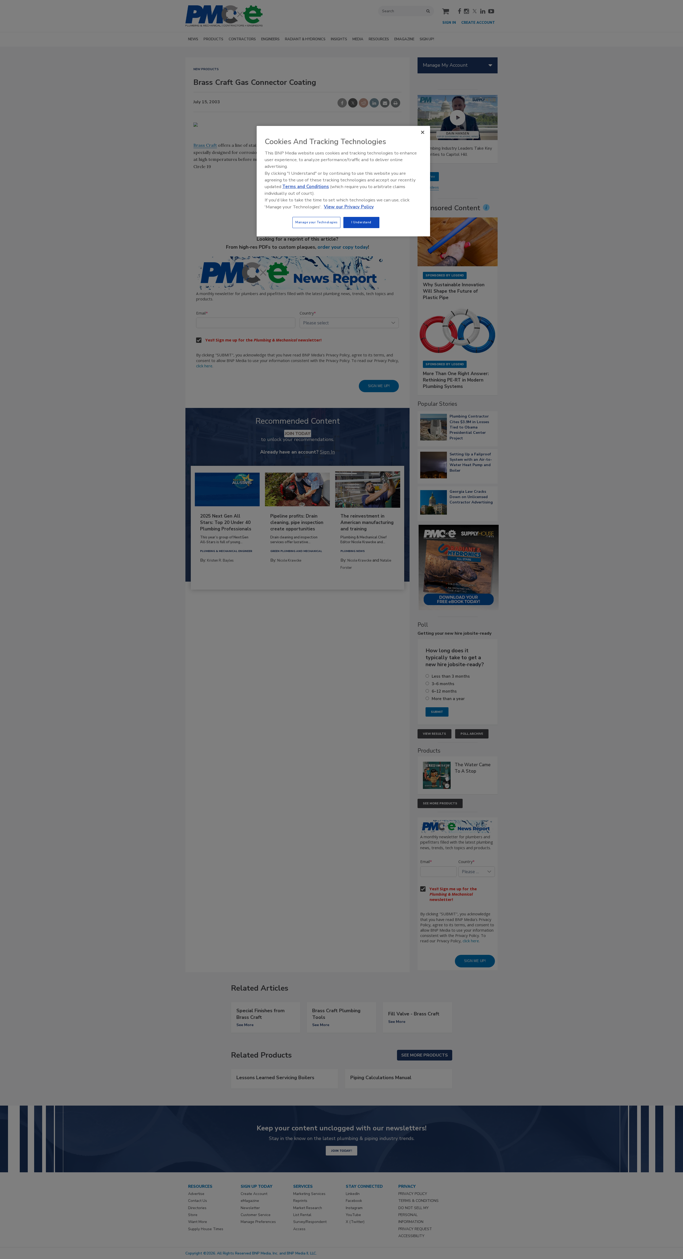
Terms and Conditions (305, 187)
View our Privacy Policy (349, 207)
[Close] (422, 132)
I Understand (361, 222)
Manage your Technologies (316, 222)
